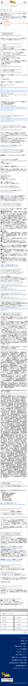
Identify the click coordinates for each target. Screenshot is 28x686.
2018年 (19, 628)
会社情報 (23, 643)
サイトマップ (23, 638)
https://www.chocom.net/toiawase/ (11, 573)
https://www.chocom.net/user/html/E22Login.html (14, 517)
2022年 (19, 621)
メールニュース (7, 6)
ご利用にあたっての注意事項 (19, 657)
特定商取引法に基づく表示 (19, 660)
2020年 (19, 624)
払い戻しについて (22, 652)
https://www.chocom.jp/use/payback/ (12, 548)
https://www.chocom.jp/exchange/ (11, 187)
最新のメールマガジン (8, 613)
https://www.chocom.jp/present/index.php (13, 290)
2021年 (4, 624)
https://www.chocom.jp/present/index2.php (13, 299)
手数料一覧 (24, 641)
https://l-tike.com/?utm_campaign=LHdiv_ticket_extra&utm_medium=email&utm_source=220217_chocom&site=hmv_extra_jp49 (14, 119)
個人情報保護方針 (21, 666)
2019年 (4, 628)
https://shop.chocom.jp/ (8, 147)
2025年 (4, 617)
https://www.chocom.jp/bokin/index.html (13, 504)
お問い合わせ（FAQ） (21, 646)
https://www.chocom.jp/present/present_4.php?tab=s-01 (14, 309)
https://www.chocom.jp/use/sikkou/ (11, 561)
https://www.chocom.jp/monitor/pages (12, 282)
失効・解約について (21, 654)
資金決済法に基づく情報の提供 (18, 663)
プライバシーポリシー (20, 668)
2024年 (19, 617)
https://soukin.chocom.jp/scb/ (9, 266)
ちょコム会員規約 (22, 649)
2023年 (4, 621)
